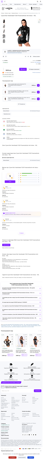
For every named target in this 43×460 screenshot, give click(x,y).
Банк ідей (13, 408)
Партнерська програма (5, 416)
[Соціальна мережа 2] (25, 435)
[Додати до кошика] (38, 85)
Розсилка (34, 413)
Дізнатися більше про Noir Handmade (15, 52)
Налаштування (22, 457)
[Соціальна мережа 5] (31, 435)
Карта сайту (3, 419)
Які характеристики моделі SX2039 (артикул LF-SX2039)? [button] (14, 302)
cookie (12, 453)
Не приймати (12, 457)
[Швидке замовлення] (12, 339)
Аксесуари (34, 400)
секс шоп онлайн (30, 326)
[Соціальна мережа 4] (29, 435)
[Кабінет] (40, 1)
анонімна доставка (7, 326)
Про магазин (3, 399)
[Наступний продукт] (28, 56)
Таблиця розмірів (36, 56)
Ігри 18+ (34, 401)
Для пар (23, 400)
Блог (12, 414)
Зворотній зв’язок (35, 414)
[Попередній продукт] (26, 56)
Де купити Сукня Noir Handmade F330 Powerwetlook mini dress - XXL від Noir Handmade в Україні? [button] (18, 288)
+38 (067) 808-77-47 (36, 7)
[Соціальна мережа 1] (23, 435)
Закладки (24, 416)
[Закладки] (6, 56)
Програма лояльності (15, 400)
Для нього (24, 399)
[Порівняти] (3, 56)
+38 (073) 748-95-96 (36, 8)
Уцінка (33, 403)
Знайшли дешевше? (36, 72)
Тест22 (2, 397)
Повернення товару (36, 416)
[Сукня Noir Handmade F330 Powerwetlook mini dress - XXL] (4, 21)
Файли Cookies (4, 405)
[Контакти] (37, 1)
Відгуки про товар (14, 417)
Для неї (23, 397)
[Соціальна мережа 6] (33, 435)
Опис (11, 4)
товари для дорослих (17, 325)
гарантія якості (24, 326)
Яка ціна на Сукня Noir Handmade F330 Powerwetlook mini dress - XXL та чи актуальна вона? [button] (18, 293)
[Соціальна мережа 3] (27, 435)
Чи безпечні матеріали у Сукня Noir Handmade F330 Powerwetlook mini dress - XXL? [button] (20, 314)
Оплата (12, 397)
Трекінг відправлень (15, 405)
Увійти (10, 181)
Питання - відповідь (33, 4)
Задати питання (6, 244)
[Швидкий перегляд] (12, 337)
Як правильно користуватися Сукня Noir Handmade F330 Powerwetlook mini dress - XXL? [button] (20, 310)
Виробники (3, 413)
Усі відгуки (21, 233)
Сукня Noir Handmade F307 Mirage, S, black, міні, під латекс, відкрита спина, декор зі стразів (18, 91)
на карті (23, 122)
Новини (12, 416)
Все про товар (4, 4)
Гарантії (12, 398)
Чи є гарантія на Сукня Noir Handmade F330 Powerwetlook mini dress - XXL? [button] (18, 305)
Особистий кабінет (25, 413)
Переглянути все (7, 113)
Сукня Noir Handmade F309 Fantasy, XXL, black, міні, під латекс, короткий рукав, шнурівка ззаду (19, 98)
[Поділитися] (31, 56)
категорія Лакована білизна (32, 325)
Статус (12, 420)
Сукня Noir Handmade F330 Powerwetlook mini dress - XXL (14, 324)
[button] (39, 331)
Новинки (13, 413)
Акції (2, 417)
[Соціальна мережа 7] (36, 435)
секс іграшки (24, 325)
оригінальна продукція (16, 326)
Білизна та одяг (35, 398)
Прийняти (31, 457)
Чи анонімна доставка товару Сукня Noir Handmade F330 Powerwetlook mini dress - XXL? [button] (20, 298)
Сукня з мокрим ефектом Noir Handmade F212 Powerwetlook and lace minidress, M (17, 85)
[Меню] (5, 1)
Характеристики (17, 4)
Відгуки (25, 4)
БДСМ (33, 397)
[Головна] (2, 1)
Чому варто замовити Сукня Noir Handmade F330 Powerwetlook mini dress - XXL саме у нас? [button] (19, 318)
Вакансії (13, 407)
